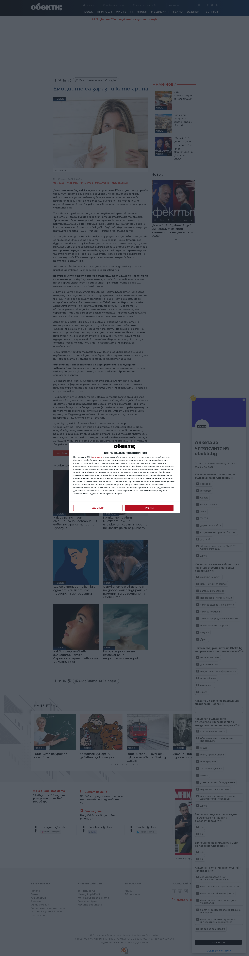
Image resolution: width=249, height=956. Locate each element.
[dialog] (124, 478)
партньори (97, 457)
